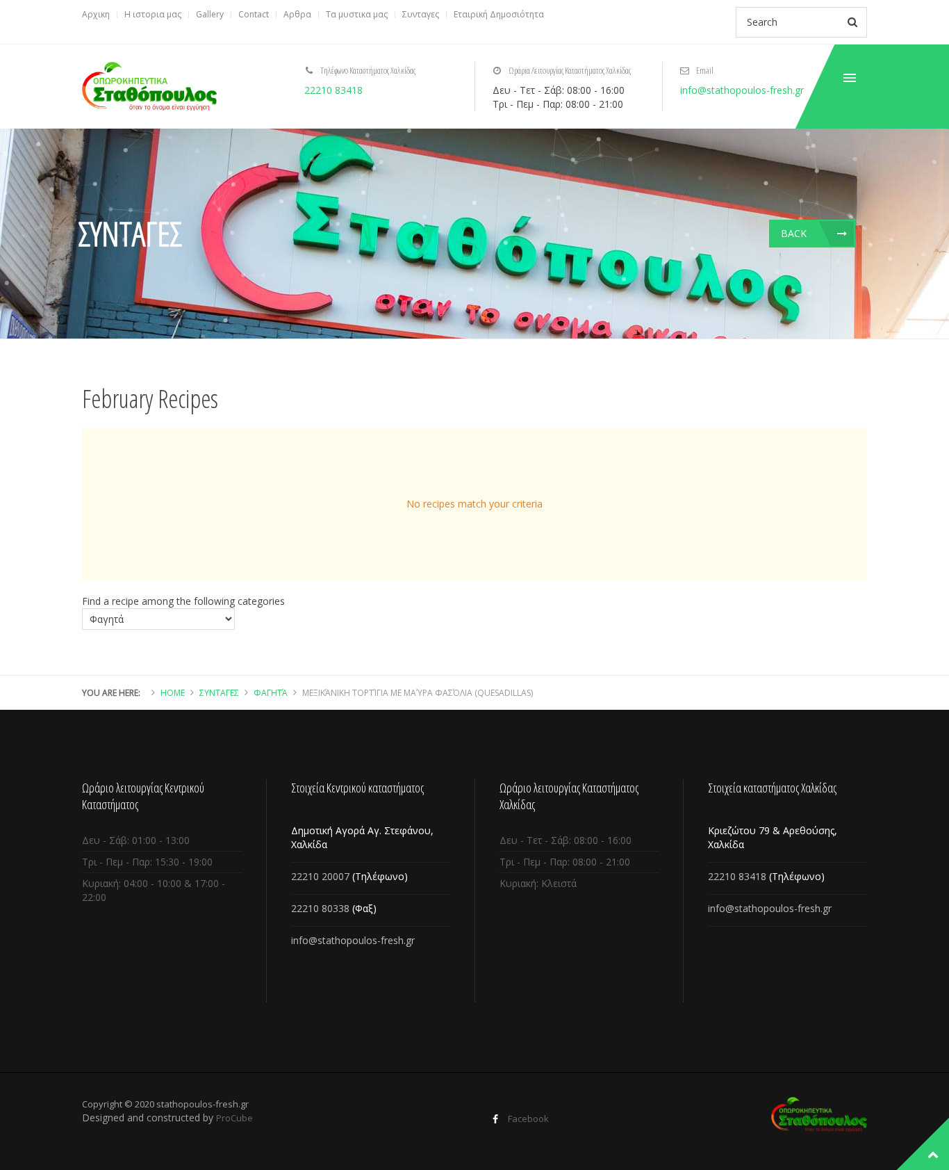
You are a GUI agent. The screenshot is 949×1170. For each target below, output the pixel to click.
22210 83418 (333, 90)
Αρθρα (297, 14)
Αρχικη (96, 14)
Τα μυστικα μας (357, 14)
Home (172, 693)
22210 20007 (320, 876)
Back (794, 233)
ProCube (234, 1118)
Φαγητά (271, 693)
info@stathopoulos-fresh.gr (742, 90)
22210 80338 (320, 908)
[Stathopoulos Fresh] (149, 86)
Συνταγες (420, 14)
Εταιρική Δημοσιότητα (499, 14)
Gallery (210, 14)
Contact (253, 14)
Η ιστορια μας (152, 14)
